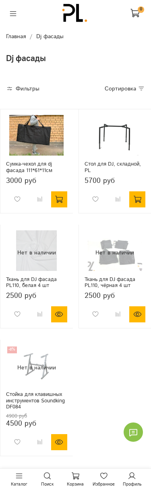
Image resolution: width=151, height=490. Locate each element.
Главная (16, 37)
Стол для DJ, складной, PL (113, 167)
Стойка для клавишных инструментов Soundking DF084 (35, 400)
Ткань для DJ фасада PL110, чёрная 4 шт (110, 282)
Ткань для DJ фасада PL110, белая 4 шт (31, 282)
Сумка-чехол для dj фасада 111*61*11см (29, 167)
